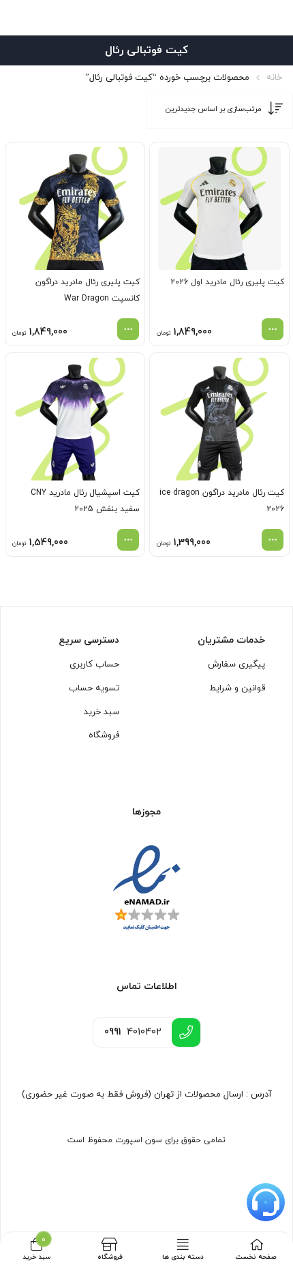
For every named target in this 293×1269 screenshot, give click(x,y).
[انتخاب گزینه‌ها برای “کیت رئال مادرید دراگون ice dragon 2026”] (272, 540)
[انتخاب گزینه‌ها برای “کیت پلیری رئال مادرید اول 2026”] (272, 329)
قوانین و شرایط (237, 688)
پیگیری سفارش (236, 664)
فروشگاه (104, 735)
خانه (274, 78)
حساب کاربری (94, 664)
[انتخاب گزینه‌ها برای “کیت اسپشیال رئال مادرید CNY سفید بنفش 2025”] (128, 540)
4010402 (132, 1032)
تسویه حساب (94, 688)
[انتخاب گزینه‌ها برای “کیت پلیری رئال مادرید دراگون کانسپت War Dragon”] (128, 329)
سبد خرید (101, 712)
